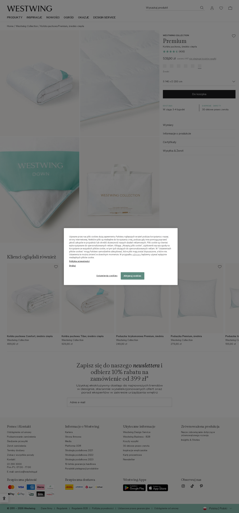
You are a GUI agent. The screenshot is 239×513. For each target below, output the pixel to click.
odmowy (136, 254)
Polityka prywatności (79, 261)
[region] (121, 256)
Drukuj (72, 265)
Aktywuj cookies (132, 275)
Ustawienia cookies (106, 275)
